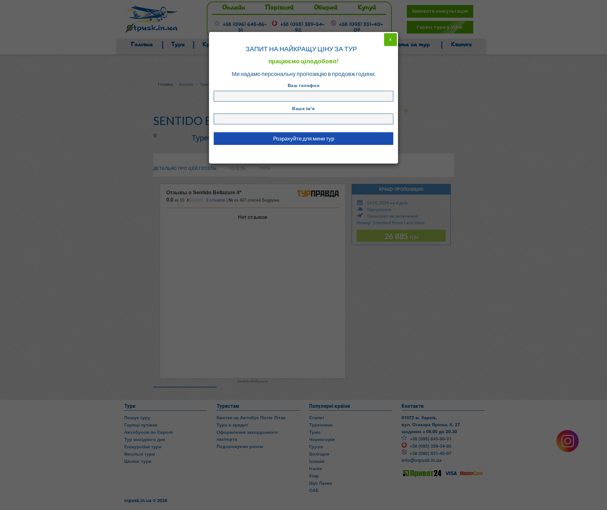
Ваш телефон (303, 85)
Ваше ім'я (303, 108)
